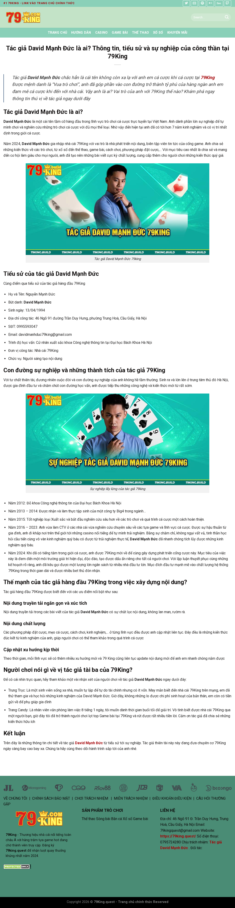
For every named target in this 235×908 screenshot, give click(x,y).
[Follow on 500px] (219, 3)
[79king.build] (41, 17)
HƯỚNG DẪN (81, 33)
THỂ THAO (140, 33)
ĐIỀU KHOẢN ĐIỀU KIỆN (171, 798)
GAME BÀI (120, 33)
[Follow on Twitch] (227, 3)
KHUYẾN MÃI (177, 33)
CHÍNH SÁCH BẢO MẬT (51, 798)
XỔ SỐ (158, 33)
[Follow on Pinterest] (202, 3)
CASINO (101, 33)
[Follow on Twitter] (186, 3)
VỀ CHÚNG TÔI (15, 798)
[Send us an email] (194, 3)
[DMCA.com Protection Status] (17, 866)
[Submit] (227, 17)
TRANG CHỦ (57, 33)
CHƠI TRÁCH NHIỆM (91, 798)
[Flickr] (210, 3)
